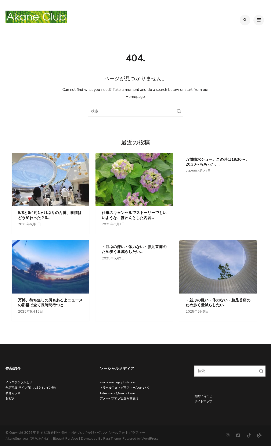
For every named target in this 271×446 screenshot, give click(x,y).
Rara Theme (112, 438)
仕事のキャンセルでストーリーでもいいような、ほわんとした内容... (134, 215)
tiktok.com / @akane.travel (118, 393)
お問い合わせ (203, 396)
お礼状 (10, 398)
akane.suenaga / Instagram (118, 382)
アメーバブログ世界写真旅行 (119, 398)
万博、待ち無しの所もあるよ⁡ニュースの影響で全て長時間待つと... (50, 302)
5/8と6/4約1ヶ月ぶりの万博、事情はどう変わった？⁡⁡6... (50, 215)
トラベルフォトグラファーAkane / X (124, 388)
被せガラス (13, 393)
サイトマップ (203, 401)
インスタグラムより (19, 382)
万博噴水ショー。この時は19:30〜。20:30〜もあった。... (217, 162)
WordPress (150, 438)
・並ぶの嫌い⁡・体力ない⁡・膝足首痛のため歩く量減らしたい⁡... (134, 249)
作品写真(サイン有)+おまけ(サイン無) (31, 388)
